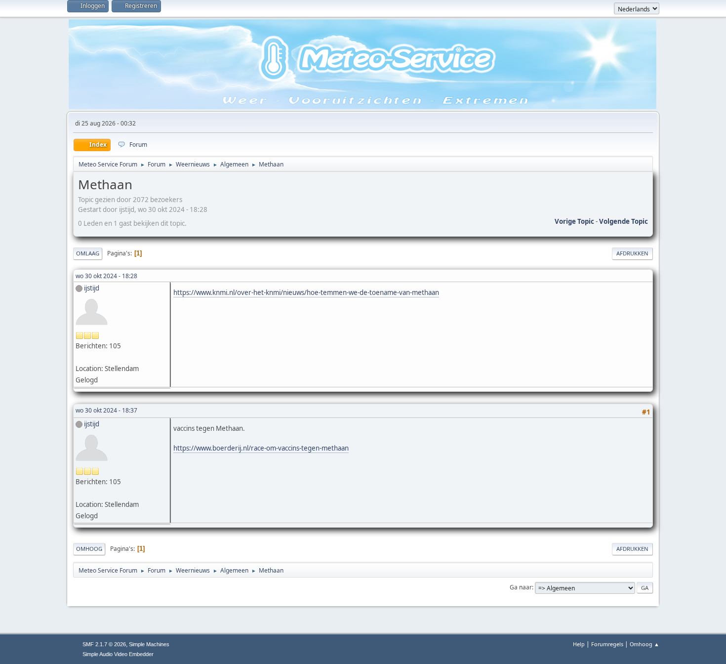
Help (579, 644)
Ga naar (521, 587)
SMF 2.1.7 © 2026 (104, 644)
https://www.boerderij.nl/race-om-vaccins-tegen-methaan (261, 448)
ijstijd (91, 288)
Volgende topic (623, 221)
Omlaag (87, 253)
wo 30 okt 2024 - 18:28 (106, 276)
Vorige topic (574, 221)
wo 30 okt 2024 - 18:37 (106, 410)
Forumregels (607, 644)
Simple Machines (149, 644)
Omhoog (89, 548)
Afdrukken (632, 253)
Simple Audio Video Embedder (118, 654)
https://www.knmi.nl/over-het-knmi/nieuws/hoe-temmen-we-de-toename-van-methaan (306, 292)
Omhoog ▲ (644, 644)
